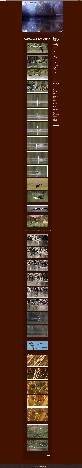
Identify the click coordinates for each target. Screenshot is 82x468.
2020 (54, 69)
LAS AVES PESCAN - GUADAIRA (31, 35)
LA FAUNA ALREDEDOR (55, 106)
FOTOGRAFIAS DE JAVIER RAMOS (55, 103)
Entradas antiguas (48, 461)
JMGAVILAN (54, 104)
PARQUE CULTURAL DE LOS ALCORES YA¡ (56, 115)
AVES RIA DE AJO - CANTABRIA (55, 87)
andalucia (33, 456)
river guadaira (47, 457)
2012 (54, 51)
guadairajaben (45, 456)
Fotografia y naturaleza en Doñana (55, 101)
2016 (54, 56)
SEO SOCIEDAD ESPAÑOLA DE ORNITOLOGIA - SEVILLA (55, 120)
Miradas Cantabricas (56, 107)
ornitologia (39, 457)
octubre (56, 61)
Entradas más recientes (27, 461)
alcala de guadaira (29, 456)
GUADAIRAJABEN (31, 3)
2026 (54, 72)
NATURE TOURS (55, 110)
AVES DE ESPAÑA (55, 84)
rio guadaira (43, 457)
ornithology (36, 457)
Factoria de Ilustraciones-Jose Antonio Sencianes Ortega (55, 96)
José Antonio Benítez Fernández (56, 36)
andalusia (36, 456)
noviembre (56, 65)
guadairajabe (40, 456)
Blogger (46, 466)
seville (24, 458)
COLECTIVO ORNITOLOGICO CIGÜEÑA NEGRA (55, 91)
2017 (54, 67)
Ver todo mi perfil (55, 45)
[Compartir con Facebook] (49, 455)
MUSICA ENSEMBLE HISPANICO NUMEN (56, 109)
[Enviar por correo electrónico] (47, 455)
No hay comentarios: (43, 455)
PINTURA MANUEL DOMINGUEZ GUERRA (55, 118)
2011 (54, 50)
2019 (54, 68)
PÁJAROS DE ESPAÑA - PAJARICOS (55, 113)
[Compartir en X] (48, 455)
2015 (54, 55)
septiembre (56, 60)
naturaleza (30, 457)
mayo (55, 57)
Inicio (38, 461)
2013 (54, 52)
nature (33, 457)
